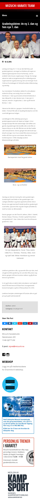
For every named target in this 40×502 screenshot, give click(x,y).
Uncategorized (18, 309)
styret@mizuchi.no (16, 346)
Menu (4, 15)
